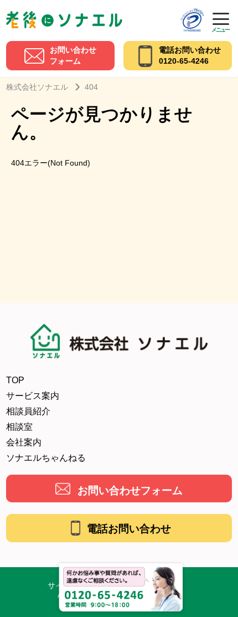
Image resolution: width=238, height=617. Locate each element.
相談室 (19, 426)
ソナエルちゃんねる (46, 457)
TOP (15, 380)
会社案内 (24, 442)
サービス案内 (32, 395)
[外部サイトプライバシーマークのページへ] (192, 12)
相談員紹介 (28, 411)
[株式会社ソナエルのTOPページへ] (64, 15)
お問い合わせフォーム (130, 490)
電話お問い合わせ (129, 528)
